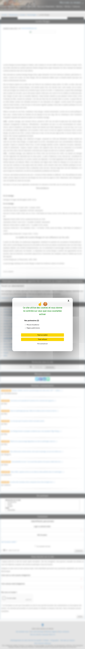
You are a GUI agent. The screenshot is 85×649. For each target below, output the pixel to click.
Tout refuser (42, 339)
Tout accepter (42, 335)
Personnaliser (42, 344)
